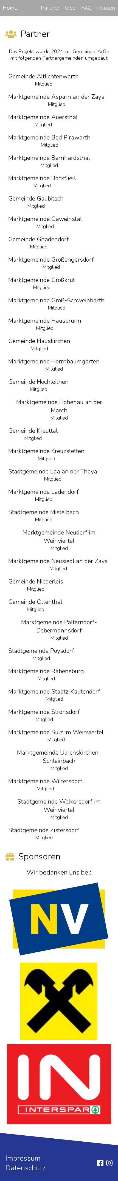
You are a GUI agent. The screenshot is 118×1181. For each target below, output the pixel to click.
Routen (106, 8)
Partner (50, 8)
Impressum (23, 1158)
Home (10, 8)
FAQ (86, 8)
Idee (70, 8)
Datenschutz (25, 1168)
